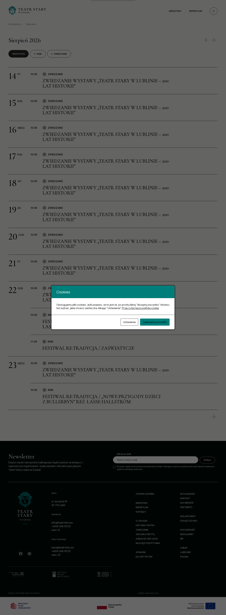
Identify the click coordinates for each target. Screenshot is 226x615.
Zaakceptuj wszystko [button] (155, 322)
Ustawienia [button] (129, 322)
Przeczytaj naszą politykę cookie (140, 308)
